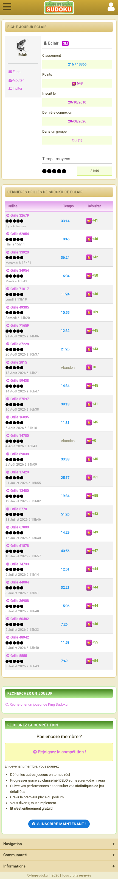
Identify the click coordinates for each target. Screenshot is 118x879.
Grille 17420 (19, 472)
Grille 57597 (19, 399)
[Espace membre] (111, 6)
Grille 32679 (19, 215)
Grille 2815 (18, 362)
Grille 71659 (19, 325)
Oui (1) (77, 140)
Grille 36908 (19, 601)
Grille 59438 (19, 380)
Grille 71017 (19, 289)
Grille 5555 (18, 656)
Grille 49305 (19, 307)
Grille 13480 (19, 490)
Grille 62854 (19, 234)
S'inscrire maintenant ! (61, 824)
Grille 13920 (19, 252)
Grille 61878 (19, 546)
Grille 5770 (18, 509)
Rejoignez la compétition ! (62, 751)
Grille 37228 (19, 344)
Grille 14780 (19, 435)
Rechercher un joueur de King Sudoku (39, 704)
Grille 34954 (19, 270)
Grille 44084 (19, 582)
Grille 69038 (19, 454)
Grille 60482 (19, 619)
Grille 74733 (19, 564)
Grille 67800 (19, 527)
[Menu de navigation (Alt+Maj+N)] (7, 6)
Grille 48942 (19, 637)
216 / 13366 (77, 64)
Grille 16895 (19, 417)
